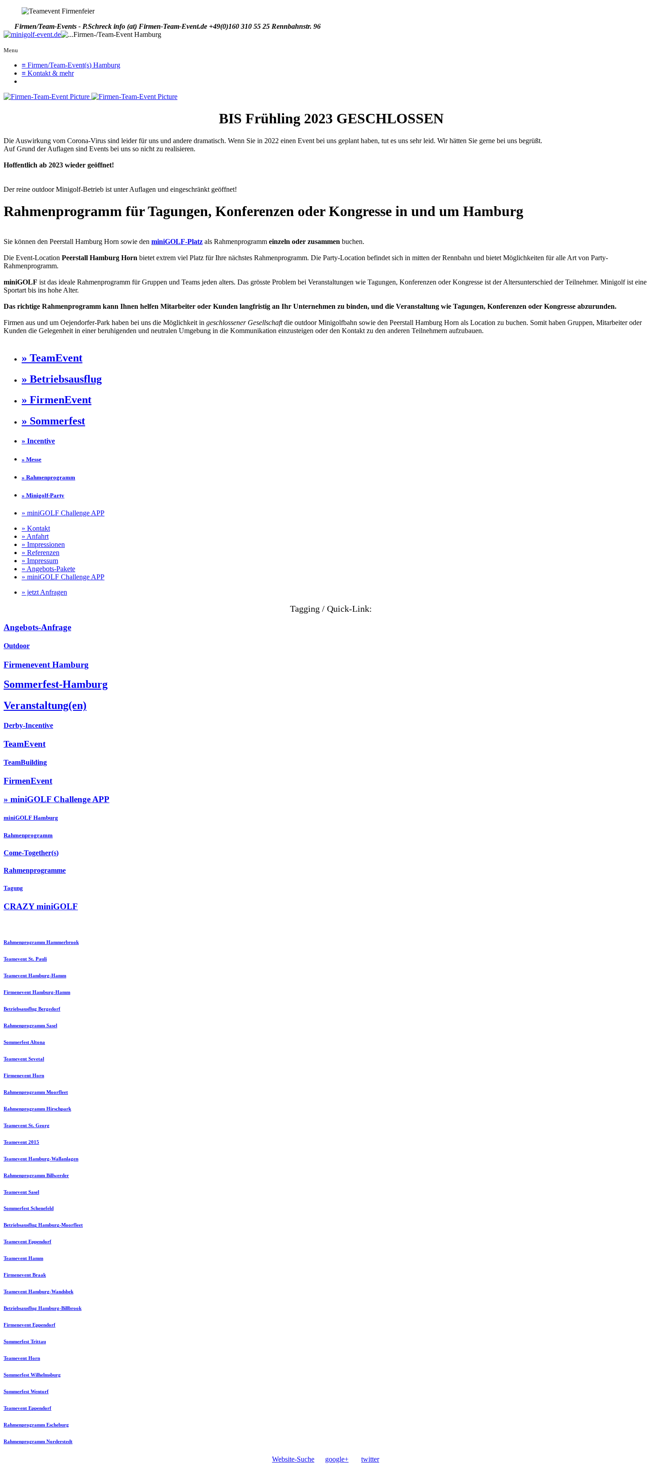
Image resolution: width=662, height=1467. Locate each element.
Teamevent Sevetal (24, 1058)
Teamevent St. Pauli (25, 958)
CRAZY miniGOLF (41, 906)
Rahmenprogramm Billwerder (36, 1175)
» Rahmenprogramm (48, 477)
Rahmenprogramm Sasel (30, 1025)
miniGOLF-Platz (177, 241)
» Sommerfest (53, 421)
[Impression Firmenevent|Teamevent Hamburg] (47, 96)
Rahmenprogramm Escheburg (36, 1424)
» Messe (31, 459)
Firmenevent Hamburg (46, 664)
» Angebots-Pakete (48, 569)
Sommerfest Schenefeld (29, 1208)
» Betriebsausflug (62, 379)
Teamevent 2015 (21, 1142)
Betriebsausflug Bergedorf (32, 1008)
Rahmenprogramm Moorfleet (36, 1092)
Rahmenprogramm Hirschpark (37, 1108)
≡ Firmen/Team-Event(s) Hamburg (71, 65)
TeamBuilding (25, 762)
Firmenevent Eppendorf (29, 1324)
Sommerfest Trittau (25, 1341)
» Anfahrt (35, 536)
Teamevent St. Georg (27, 1125)
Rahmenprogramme (35, 870)
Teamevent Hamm (23, 1258)
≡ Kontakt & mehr (48, 73)
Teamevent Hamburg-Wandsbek (38, 1291)
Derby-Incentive (28, 725)
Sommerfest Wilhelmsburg (32, 1374)
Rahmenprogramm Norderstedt (38, 1441)
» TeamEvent (52, 358)
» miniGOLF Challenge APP (63, 513)
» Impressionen (43, 544)
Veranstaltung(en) (45, 705)
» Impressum (40, 560)
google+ (337, 1459)
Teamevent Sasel (21, 1192)
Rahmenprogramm (28, 835)
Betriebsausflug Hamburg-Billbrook (43, 1308)
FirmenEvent (28, 780)
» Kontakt (36, 528)
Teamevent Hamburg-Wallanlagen (41, 1158)
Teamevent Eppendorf (27, 1241)
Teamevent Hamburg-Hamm (35, 975)
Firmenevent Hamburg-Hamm (37, 992)
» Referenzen (40, 552)
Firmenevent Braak (25, 1274)
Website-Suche (293, 1459)
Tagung (13, 888)
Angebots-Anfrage (37, 627)
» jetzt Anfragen (44, 592)
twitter (370, 1459)
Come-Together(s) (31, 853)
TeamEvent (24, 744)
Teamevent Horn (22, 1358)
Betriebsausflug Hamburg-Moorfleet (43, 1225)
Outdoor (17, 646)
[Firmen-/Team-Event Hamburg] (32, 35)
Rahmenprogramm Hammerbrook (41, 942)
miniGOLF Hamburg (31, 817)
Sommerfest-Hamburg (56, 684)
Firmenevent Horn (24, 1075)
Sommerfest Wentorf (26, 1391)
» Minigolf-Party (43, 495)
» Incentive (38, 441)
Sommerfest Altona (24, 1042)
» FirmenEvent (56, 400)
